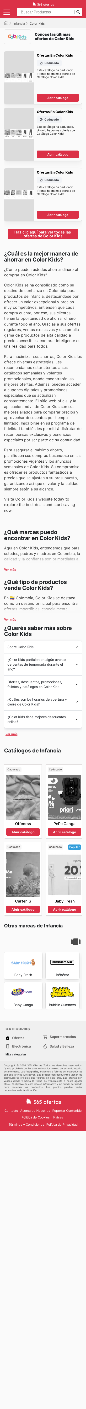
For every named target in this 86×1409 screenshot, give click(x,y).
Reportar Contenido (67, 1110)
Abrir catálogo (57, 98)
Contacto (11, 1110)
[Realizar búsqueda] (78, 12)
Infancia (19, 23)
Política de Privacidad (62, 1124)
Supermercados (63, 1037)
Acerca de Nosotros (35, 1110)
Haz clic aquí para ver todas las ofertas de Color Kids (43, 234)
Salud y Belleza (62, 1046)
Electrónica (21, 1046)
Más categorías (16, 1054)
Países (58, 1117)
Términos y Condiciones (26, 1124)
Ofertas (18, 1038)
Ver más (10, 569)
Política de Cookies (36, 1117)
